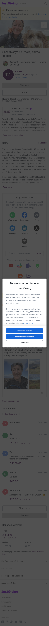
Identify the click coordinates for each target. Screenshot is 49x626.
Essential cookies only (24, 337)
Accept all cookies (24, 331)
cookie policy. (28, 323)
